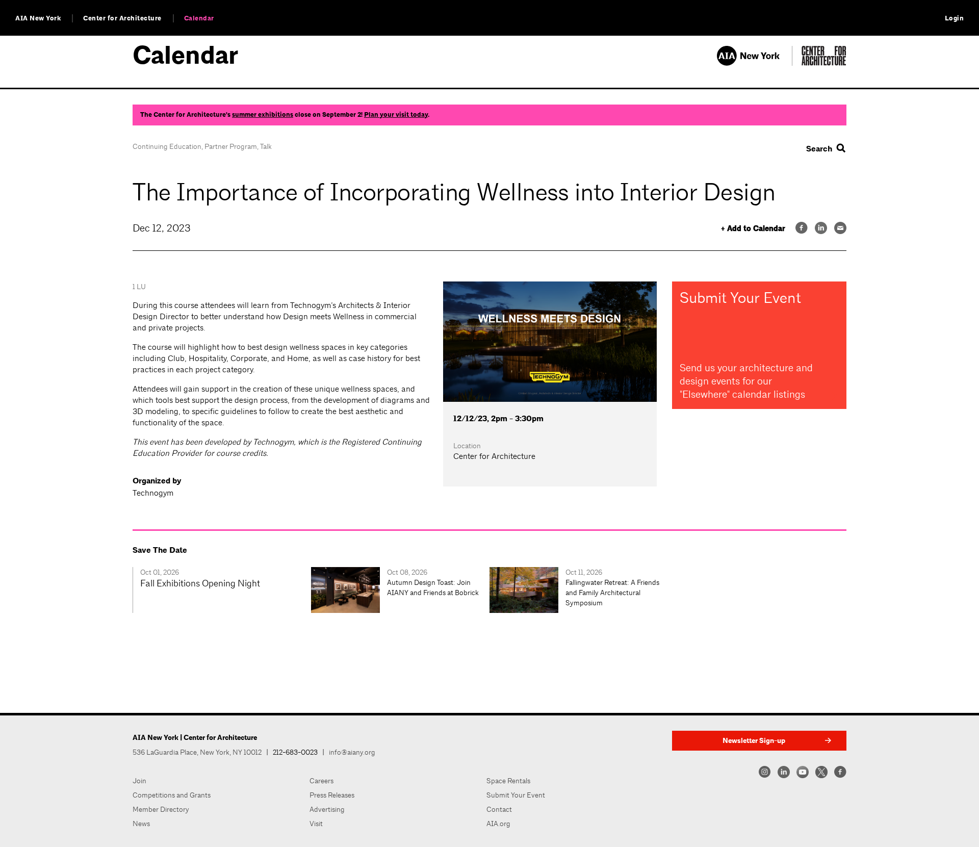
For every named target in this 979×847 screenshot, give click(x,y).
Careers (321, 780)
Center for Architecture (122, 18)
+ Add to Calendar (753, 229)
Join (139, 780)
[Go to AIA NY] (754, 63)
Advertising (327, 809)
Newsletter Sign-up (754, 741)
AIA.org (498, 823)
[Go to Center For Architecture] (824, 63)
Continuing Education (167, 146)
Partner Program (230, 146)
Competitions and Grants (172, 795)
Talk (266, 146)
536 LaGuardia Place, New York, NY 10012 (197, 752)
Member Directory (161, 809)
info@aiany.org (352, 752)
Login (954, 18)
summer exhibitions (262, 114)
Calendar (199, 18)
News (141, 823)
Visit (316, 823)
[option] (222, 590)
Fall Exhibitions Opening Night (200, 583)
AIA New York (38, 18)
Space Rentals (508, 780)
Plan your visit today (396, 114)
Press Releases (332, 795)
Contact (499, 809)
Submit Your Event (515, 795)
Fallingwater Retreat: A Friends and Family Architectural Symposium (612, 592)
